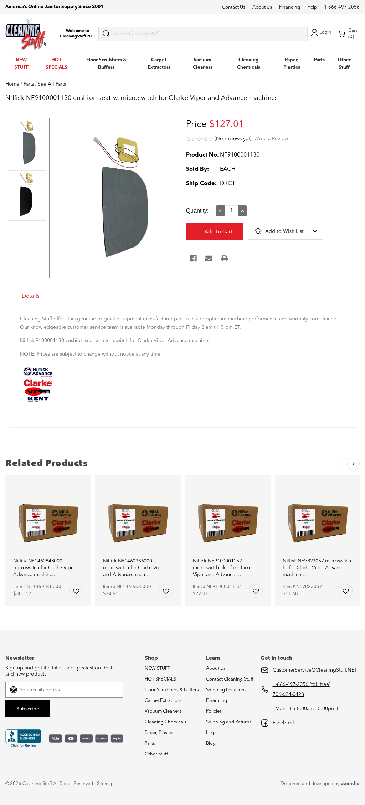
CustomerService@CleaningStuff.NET (315, 670)
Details (31, 296)
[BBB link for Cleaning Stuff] (23, 738)
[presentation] (25, 144)
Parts (319, 60)
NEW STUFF (157, 668)
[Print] (224, 258)
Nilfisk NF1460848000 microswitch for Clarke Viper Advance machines (44, 568)
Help (312, 7)
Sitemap (105, 783)
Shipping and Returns (229, 722)
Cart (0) (352, 33)
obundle (350, 783)
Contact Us (233, 7)
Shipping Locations (226, 690)
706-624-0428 (288, 694)
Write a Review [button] (271, 138)
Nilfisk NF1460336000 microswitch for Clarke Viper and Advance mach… (134, 568)
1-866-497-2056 (342, 7)
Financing (289, 7)
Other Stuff (156, 754)
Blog (211, 743)
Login (325, 32)
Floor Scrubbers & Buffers (172, 690)
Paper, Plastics (159, 732)
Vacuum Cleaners (163, 711)
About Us (262, 7)
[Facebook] (193, 258)
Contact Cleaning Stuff (229, 679)
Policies (214, 711)
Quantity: (197, 211)
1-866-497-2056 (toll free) (301, 684)
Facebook (284, 722)
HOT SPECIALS (160, 679)
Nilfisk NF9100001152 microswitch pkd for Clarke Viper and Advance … (222, 568)
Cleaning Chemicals (165, 722)
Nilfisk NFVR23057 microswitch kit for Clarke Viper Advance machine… (317, 568)
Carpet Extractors (163, 700)
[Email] (209, 258)
